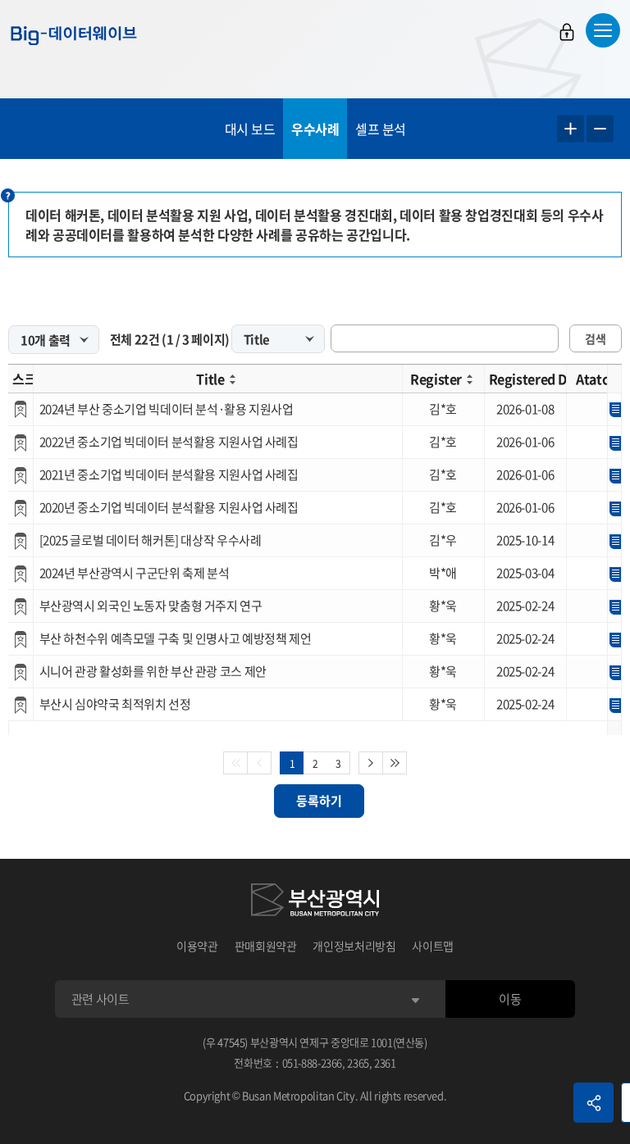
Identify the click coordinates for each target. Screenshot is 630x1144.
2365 (358, 1062)
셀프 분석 (380, 128)
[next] (370, 762)
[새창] (315, 902)
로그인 (567, 32)
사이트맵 (433, 945)
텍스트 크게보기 (570, 129)
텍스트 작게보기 (600, 129)
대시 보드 (250, 128)
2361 (385, 1062)
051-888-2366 (312, 1062)
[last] (395, 762)
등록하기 (319, 801)
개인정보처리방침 (354, 945)
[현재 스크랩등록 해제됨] (20, 409)
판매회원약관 (266, 945)
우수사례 (315, 128)
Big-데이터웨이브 (74, 35)
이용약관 (197, 945)
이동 (510, 999)
